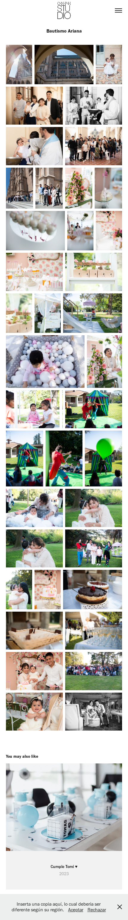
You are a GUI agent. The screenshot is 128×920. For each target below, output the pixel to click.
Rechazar (97, 910)
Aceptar (75, 910)
